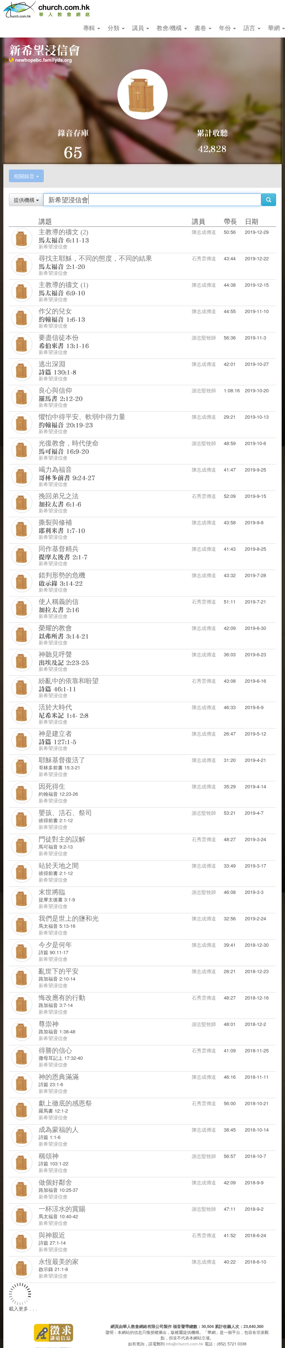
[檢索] (268, 199)
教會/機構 (170, 27)
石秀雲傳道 (204, 258)
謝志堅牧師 (204, 337)
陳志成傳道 (204, 231)
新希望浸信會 (53, 246)
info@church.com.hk (184, 1344)
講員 (138, 27)
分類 (114, 27)
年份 (225, 27)
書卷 (201, 27)
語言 (250, 27)
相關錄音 (25, 176)
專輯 (89, 27)
